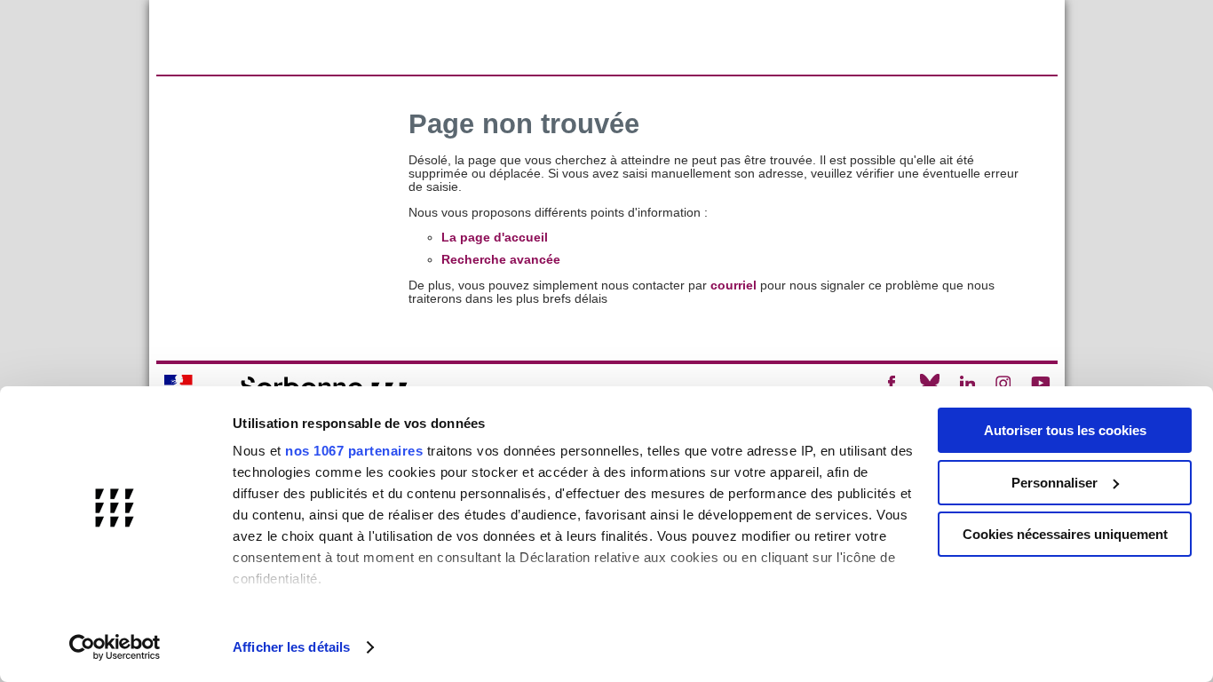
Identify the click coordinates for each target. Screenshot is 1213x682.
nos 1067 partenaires (354, 450)
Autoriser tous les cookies (1065, 430)
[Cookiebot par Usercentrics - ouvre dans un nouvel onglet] (115, 647)
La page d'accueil (494, 237)
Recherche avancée (500, 259)
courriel (733, 285)
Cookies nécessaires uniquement (1065, 534)
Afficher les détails (291, 646)
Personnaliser (1054, 482)
